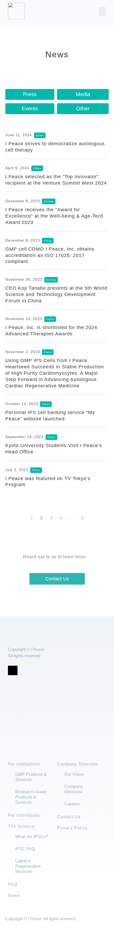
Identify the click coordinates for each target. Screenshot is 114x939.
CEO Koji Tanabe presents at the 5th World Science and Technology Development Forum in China (56, 294)
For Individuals (24, 815)
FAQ (12, 884)
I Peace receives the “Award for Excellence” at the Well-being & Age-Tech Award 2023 (54, 216)
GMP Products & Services (31, 777)
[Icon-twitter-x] (12, 670)
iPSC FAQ (25, 849)
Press (30, 94)
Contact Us (69, 817)
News (14, 895)
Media (83, 94)
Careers (72, 804)
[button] (102, 11)
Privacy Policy (72, 828)
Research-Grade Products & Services (31, 797)
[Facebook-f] (23, 670)
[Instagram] (45, 670)
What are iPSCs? (31, 836)
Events (30, 108)
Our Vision (74, 774)
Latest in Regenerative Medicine (28, 866)
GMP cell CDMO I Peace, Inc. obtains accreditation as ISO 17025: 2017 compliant (49, 255)
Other (83, 108)
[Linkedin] (34, 670)
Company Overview (77, 764)
